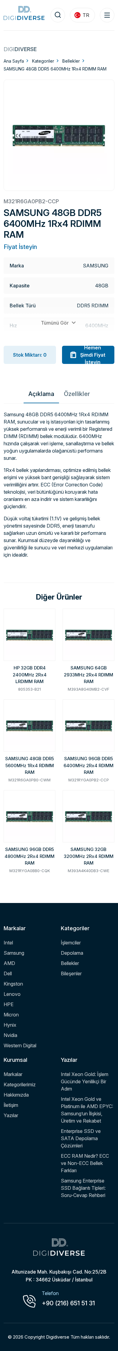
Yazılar (11, 1115)
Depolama (72, 953)
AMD (9, 963)
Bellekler (71, 61)
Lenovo (12, 994)
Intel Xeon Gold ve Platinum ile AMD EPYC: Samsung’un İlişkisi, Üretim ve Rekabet (87, 1110)
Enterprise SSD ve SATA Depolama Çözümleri (81, 1138)
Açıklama (41, 393)
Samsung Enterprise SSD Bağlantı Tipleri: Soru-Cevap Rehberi (83, 1188)
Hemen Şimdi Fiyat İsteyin (92, 355)
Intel (8, 943)
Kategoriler (43, 61)
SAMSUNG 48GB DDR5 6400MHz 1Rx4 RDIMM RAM (55, 68)
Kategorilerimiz (20, 1084)
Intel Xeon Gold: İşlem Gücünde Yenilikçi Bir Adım (84, 1081)
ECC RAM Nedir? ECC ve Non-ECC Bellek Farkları (85, 1163)
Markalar (13, 1074)
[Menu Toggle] (107, 15)
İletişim (11, 1105)
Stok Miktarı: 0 (30, 355)
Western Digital (20, 1045)
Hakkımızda (16, 1095)
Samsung (14, 953)
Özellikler (77, 393)
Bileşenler (71, 973)
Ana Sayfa (14, 61)
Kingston (13, 984)
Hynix (10, 1025)
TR (86, 15)
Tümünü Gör (55, 323)
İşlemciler (71, 943)
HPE (9, 1004)
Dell (8, 973)
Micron (11, 1015)
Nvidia (10, 1035)
